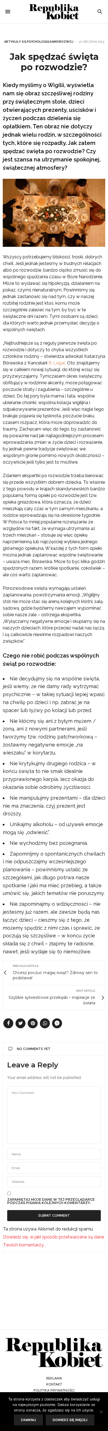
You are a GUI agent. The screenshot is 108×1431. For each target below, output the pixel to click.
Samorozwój (61, 41)
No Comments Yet (33, 1049)
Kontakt (54, 1384)
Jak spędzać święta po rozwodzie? (54, 61)
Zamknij (28, 1420)
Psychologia (38, 41)
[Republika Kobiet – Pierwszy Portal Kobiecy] (54, 11)
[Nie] (101, 1411)
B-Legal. (57, 363)
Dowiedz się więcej (70, 1420)
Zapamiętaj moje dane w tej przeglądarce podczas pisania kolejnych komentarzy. (51, 1201)
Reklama (54, 1378)
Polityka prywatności (54, 1390)
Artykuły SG (15, 42)
